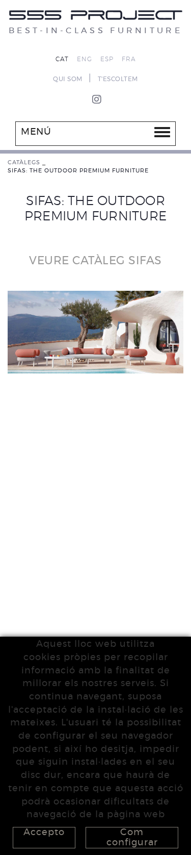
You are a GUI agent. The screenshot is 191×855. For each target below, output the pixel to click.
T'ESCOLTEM (118, 79)
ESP (107, 59)
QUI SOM (68, 79)
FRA (129, 59)
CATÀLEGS (24, 162)
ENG (84, 59)
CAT (62, 59)
